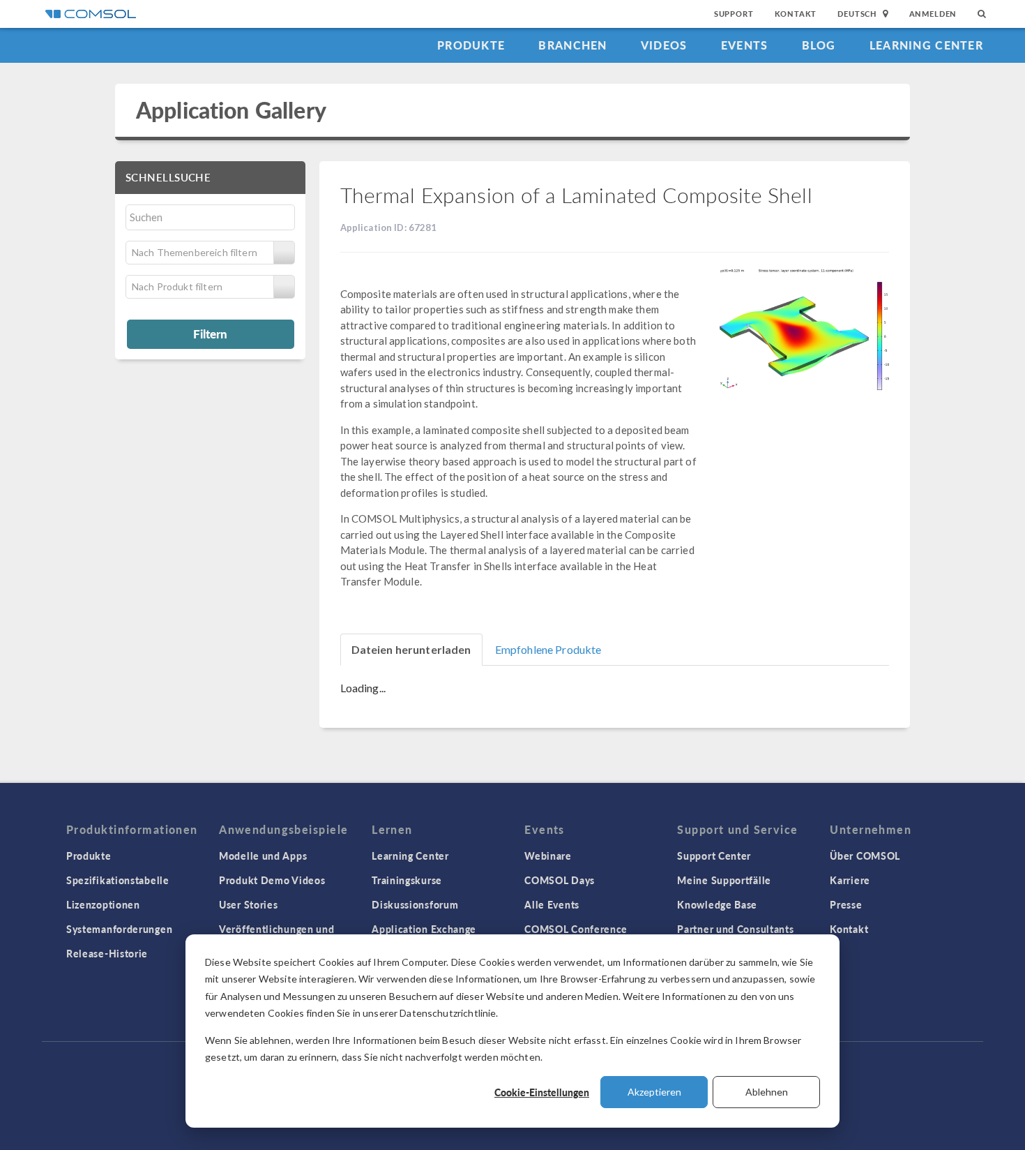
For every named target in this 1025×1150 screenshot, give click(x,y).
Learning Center (926, 45)
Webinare (548, 855)
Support (734, 13)
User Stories (248, 904)
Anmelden (933, 13)
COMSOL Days (559, 880)
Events (744, 45)
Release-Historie (107, 953)
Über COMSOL (865, 855)
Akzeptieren (654, 1092)
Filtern (210, 333)
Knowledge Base (717, 904)
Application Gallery (231, 110)
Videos (664, 45)
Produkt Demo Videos (272, 880)
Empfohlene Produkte (548, 649)
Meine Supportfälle (724, 880)
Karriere (850, 880)
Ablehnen (766, 1092)
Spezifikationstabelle (117, 880)
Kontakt (796, 13)
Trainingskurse (407, 880)
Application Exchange (424, 929)
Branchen (572, 45)
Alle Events (551, 904)
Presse (846, 904)
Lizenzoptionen (103, 904)
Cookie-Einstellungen (541, 1092)
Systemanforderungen (119, 929)
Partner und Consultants (735, 929)
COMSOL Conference (576, 929)
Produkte (471, 45)
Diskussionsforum (415, 904)
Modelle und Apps (263, 855)
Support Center (714, 855)
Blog (819, 45)
